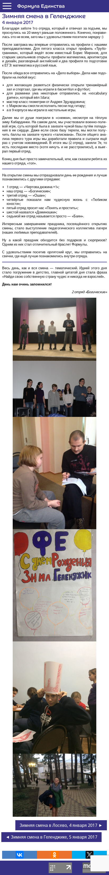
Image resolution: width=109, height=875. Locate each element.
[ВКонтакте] (20, 855)
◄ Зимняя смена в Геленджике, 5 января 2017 (51, 837)
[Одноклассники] (54, 855)
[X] (89, 855)
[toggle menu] (7, 6)
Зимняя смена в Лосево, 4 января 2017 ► (61, 825)
